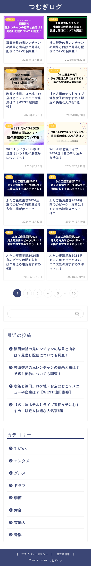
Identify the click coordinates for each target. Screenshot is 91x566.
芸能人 (20, 522)
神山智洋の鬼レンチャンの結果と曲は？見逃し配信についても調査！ (47, 371)
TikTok (20, 448)
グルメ (20, 473)
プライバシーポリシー (34, 554)
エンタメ (22, 461)
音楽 (18, 535)
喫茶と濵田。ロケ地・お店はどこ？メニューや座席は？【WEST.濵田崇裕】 (47, 389)
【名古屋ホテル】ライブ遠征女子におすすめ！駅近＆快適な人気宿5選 (47, 408)
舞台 (18, 510)
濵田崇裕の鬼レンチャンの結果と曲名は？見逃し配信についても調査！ (45, 352)
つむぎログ (46, 6)
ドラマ (20, 485)
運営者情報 (63, 554)
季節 (18, 498)
